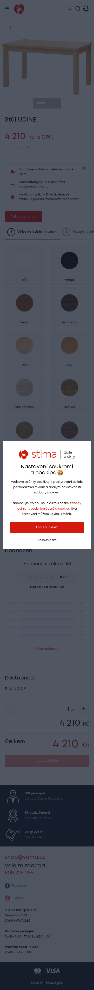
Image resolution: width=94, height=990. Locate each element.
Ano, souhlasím (47, 527)
